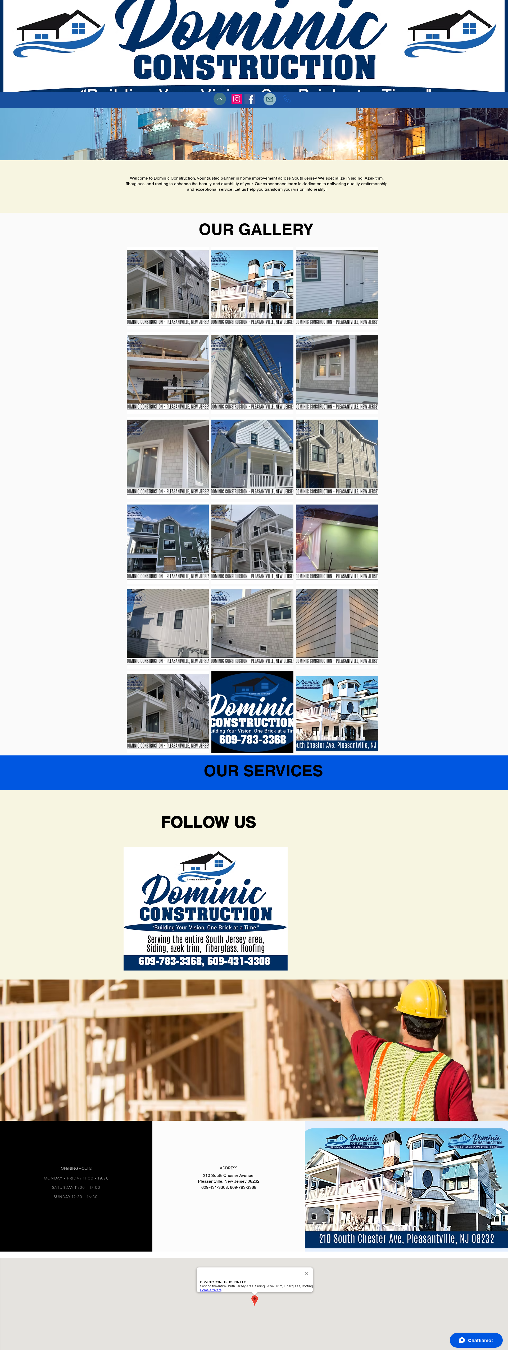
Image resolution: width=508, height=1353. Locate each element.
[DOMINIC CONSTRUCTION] (287, 99)
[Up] (220, 99)
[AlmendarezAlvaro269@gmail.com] (270, 99)
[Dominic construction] (237, 99)
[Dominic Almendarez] (249, 99)
